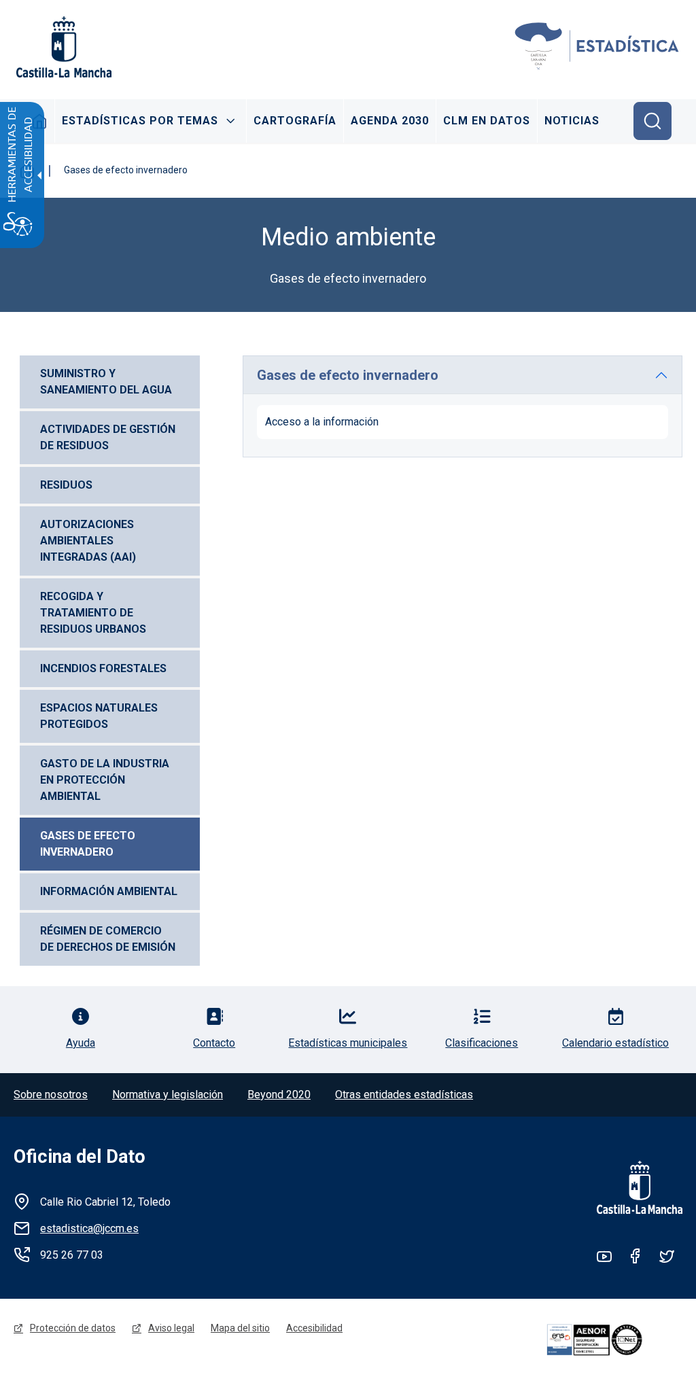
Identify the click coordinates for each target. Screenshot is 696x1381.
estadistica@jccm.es (89, 1228)
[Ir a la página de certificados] (612, 1340)
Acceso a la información (322, 421)
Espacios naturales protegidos (100, 716)
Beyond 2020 (279, 1094)
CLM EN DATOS (486, 120)
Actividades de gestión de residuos (109, 437)
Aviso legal (171, 1328)
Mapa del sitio (240, 1328)
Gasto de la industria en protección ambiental (106, 780)
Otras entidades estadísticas (404, 1094)
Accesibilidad (314, 1328)
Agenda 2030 (390, 120)
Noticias (571, 120)
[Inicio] (597, 46)
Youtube (604, 1255)
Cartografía (295, 120)
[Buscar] (652, 121)
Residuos (66, 484)
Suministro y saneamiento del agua (106, 381)
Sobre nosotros (51, 1094)
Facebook (635, 1255)
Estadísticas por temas (140, 120)
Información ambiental (108, 891)
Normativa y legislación (167, 1094)
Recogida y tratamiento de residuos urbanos (93, 612)
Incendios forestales (103, 668)
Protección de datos (73, 1328)
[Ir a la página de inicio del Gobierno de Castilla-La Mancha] (62, 46)
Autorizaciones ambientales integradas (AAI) (88, 540)
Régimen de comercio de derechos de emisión (107, 939)
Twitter (666, 1255)
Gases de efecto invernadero (89, 843)
